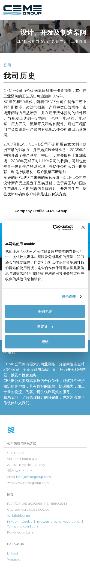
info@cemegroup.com (33, 477)
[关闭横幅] (83, 227)
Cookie (27, 521)
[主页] (22, 10)
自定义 (42, 326)
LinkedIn (13, 553)
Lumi (29, 532)
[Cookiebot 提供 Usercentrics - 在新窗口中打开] (54, 227)
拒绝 (45, 341)
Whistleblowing (18, 515)
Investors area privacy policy (58, 521)
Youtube (13, 559)
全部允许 (45, 311)
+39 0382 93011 (25, 471)
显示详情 (69, 297)
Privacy (12, 521)
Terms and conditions (23, 526)
